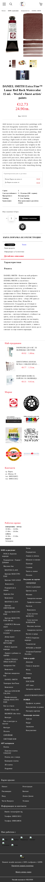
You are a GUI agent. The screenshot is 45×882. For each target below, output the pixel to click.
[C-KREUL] (14, 435)
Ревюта (8, 268)
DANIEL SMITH (36, 10)
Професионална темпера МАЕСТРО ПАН (11, 699)
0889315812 (16, 816)
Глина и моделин (32, 666)
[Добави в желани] (39, 210)
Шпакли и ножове (33, 560)
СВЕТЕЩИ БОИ (9, 739)
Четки (28, 548)
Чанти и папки (32, 571)
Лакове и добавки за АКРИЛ (12, 654)
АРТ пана (29, 685)
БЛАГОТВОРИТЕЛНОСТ (35, 695)
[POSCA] (31, 419)
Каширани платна (12, 761)
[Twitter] (10, 826)
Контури (8, 717)
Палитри (29, 564)
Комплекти (9, 584)
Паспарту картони (33, 711)
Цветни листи (31, 591)
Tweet (24, 245)
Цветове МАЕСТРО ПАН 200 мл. (11, 619)
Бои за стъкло (8, 706)
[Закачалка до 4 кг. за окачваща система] (10, 352)
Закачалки (30, 726)
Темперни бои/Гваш (11, 683)
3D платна (9, 765)
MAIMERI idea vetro (13, 714)
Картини (27, 678)
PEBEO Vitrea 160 (12, 710)
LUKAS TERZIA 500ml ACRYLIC (10, 660)
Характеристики (12, 262)
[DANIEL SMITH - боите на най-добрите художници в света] (31, 403)
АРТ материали (7, 743)
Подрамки (8, 768)
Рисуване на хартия (32, 579)
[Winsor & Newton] (31, 435)
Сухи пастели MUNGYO (32, 615)
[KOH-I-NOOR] (14, 454)
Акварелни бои (25, 10)
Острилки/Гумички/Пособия (33, 653)
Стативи (29, 567)
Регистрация (27, 786)
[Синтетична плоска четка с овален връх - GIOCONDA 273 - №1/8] (10, 366)
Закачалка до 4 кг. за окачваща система (26, 349)
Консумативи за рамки (35, 707)
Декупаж (29, 662)
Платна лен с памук (12, 757)
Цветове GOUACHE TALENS (11, 692)
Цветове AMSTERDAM (9, 607)
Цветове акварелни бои (11, 674)
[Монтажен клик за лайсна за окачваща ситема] (10, 380)
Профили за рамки (33, 703)
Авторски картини (33, 689)
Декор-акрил (10, 637)
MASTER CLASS (11, 570)
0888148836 (16, 821)
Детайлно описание (14, 256)
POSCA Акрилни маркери (9, 555)
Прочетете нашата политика (22, 866)
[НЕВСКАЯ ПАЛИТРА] (31, 454)
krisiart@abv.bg (16, 812)
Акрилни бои (8, 594)
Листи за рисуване (33, 587)
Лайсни (29, 719)
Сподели (11, 245)
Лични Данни (28, 796)
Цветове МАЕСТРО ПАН (11, 575)
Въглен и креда (32, 634)
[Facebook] (4, 826)
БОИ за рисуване (13, 10)
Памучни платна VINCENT (10, 752)
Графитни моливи (34, 602)
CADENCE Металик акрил (11, 625)
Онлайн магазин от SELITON (22, 880)
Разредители (31, 552)
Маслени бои (8, 566)
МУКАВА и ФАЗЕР (33, 648)
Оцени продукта (9, 248)
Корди (28, 723)
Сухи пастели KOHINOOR (32, 621)
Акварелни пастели (34, 630)
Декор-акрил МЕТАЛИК (9, 642)
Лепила (29, 673)
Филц (28, 670)
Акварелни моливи (34, 598)
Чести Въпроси (8, 801)
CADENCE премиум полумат (12, 632)
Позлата (6, 731)
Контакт (26, 791)
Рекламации (6, 791)
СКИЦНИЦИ (31, 583)
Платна (6, 747)
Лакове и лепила (32, 556)
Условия (26, 801)
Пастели (29, 606)
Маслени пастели (34, 626)
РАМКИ (27, 700)
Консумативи (31, 730)
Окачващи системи (31, 715)
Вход (4, 796)
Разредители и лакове (9, 589)
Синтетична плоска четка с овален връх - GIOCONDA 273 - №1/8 (27, 363)
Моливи (29, 594)
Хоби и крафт (29, 658)
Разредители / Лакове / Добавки (11, 561)
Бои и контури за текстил (9, 722)
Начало (4, 10)
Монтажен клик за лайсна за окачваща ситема (26, 377)
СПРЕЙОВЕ (8, 735)
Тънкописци (31, 644)
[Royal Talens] (14, 403)
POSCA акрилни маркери (10, 648)
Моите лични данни (23, 872)
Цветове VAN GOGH (13, 580)
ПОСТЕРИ (30, 681)
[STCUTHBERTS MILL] (14, 419)
